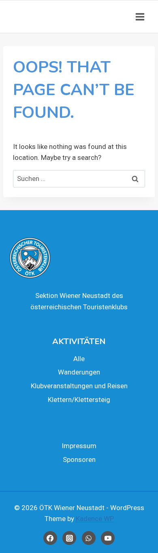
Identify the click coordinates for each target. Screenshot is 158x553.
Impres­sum (79, 446)
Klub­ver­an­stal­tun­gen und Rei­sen (79, 386)
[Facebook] (50, 538)
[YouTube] (108, 538)
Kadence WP (95, 519)
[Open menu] (139, 16)
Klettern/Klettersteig (79, 400)
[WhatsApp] (89, 538)
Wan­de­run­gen (79, 372)
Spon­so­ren (79, 459)
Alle (79, 359)
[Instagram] (69, 538)
